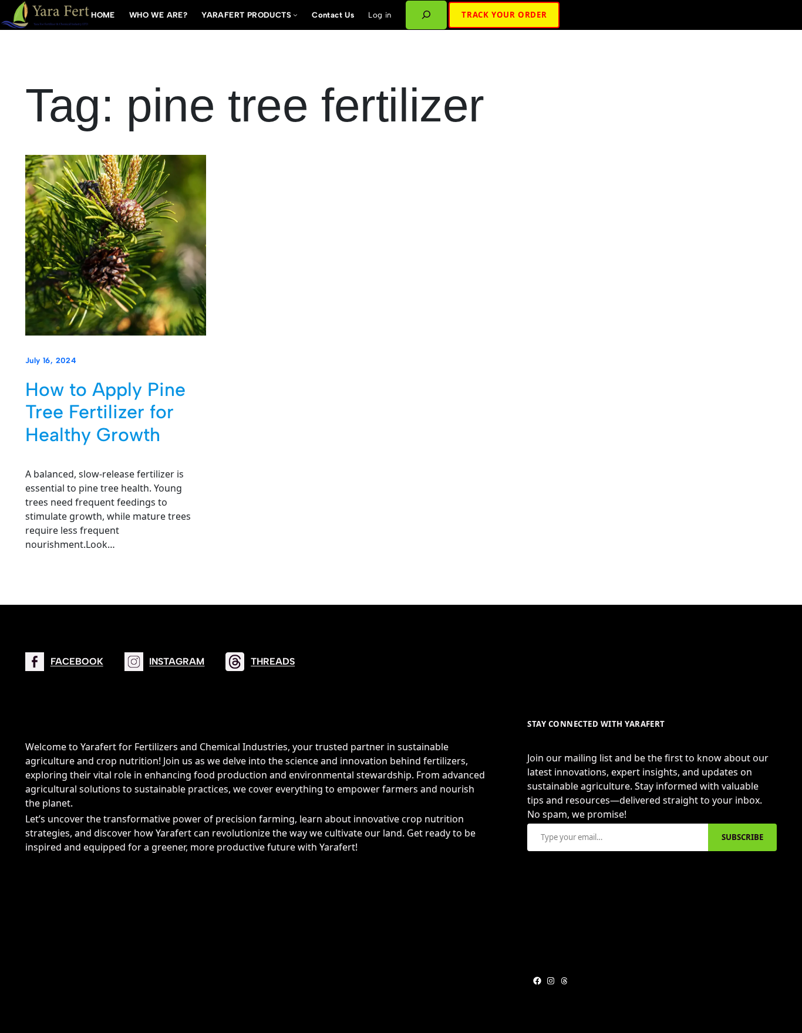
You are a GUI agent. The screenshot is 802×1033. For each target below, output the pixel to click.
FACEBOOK (76, 661)
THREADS (273, 661)
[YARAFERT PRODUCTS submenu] (295, 14)
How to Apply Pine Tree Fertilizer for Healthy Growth (105, 412)
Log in (379, 14)
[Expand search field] (426, 15)
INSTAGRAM (176, 661)
